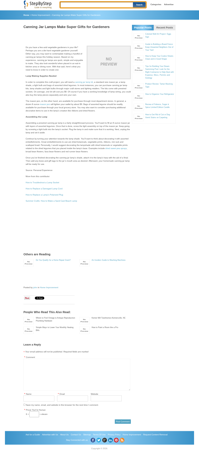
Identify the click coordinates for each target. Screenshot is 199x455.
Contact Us (76, 434)
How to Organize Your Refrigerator (159, 94)
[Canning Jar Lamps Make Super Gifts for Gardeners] (109, 62)
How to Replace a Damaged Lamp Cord (44, 188)
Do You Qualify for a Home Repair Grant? (53, 260)
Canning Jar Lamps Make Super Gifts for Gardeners (76, 15)
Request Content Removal (155, 434)
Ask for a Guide (33, 434)
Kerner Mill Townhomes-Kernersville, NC (109, 318)
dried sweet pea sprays (116, 148)
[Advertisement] (76, 36)
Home (26, 15)
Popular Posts (143, 27)
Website (94, 394)
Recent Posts (164, 27)
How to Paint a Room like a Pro (105, 327)
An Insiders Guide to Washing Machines (109, 260)
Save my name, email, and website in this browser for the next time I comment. (62, 405)
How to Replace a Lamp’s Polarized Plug (44, 195)
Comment (30, 357)
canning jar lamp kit (84, 82)
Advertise (169, 4)
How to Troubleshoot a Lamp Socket (42, 182)
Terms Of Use (99, 434)
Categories (155, 4)
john (35, 287)
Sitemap (87, 434)
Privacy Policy (114, 434)
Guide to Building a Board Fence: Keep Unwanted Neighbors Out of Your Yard (159, 47)
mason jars (45, 104)
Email (62, 394)
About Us (64, 434)
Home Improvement (40, 15)
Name (28, 394)
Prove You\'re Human (36, 409)
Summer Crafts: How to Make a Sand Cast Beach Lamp (51, 201)
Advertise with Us (50, 434)
